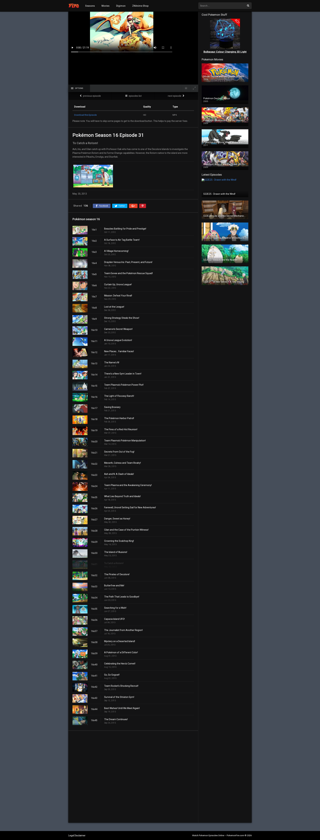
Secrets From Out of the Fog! (119, 451)
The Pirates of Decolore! (117, 574)
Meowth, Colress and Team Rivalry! (122, 463)
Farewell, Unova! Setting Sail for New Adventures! (130, 507)
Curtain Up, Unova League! (118, 284)
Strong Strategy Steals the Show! (121, 318)
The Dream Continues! (116, 719)
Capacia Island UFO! (114, 619)
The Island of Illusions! (115, 552)
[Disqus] (133, 776)
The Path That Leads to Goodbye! (121, 596)
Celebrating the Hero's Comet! (119, 663)
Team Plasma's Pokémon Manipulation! (125, 440)
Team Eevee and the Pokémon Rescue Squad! (128, 273)
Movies (106, 5)
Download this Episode (85, 115)
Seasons (90, 5)
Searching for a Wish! (115, 607)
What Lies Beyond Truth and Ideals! (122, 496)
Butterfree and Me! (114, 585)
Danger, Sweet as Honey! (117, 518)
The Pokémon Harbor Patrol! (119, 418)
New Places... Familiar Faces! (119, 351)
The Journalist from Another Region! (123, 630)
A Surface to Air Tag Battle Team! (122, 240)
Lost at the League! (114, 306)
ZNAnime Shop (140, 5)
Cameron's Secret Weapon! (118, 329)
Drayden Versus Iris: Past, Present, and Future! (128, 262)
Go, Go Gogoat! (112, 674)
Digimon (121, 5)
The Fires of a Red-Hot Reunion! (120, 429)
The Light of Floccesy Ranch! (119, 396)
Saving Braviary (112, 407)
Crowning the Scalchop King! (119, 541)
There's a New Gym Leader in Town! (122, 373)
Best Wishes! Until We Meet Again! (122, 708)
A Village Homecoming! (116, 251)
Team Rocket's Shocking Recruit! (121, 686)
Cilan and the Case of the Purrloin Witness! (126, 529)
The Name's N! (111, 362)
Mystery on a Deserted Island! (119, 641)
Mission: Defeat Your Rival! (118, 295)
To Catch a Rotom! (114, 563)
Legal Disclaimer (77, 835)
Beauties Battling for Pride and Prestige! (125, 228)
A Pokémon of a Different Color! (121, 652)
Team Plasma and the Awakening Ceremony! (128, 485)
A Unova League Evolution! (118, 340)
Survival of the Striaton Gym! (119, 697)
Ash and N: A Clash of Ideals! (119, 474)
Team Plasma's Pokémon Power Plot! (124, 384)
